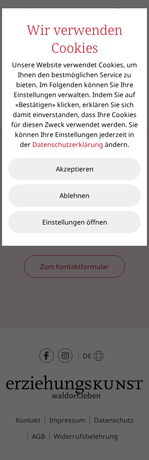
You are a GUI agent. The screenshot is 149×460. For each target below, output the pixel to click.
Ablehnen (74, 195)
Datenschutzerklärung (67, 144)
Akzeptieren (75, 169)
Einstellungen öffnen (74, 222)
